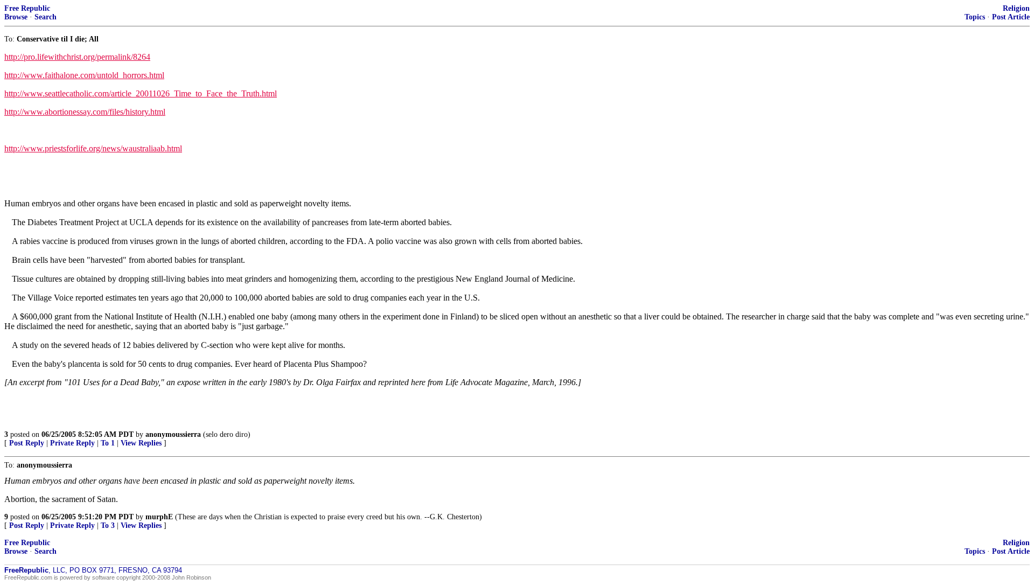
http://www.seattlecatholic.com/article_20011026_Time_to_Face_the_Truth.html (140, 93)
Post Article (1011, 17)
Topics (975, 17)
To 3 (108, 525)
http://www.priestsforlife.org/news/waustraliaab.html (93, 148)
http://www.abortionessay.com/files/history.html (84, 111)
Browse (15, 17)
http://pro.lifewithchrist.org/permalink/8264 (77, 56)
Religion (1016, 8)
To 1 (108, 443)
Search (45, 17)
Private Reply (72, 443)
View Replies (141, 443)
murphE (159, 517)
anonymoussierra (173, 434)
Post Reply (26, 443)
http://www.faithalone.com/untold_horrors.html (84, 75)
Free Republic (27, 8)
